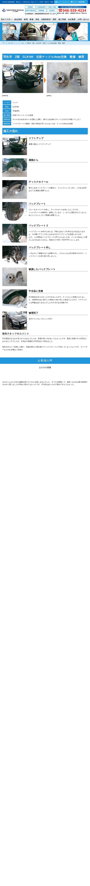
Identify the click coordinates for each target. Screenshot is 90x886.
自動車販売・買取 (48, 19)
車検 (37, 19)
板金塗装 (18, 19)
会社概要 (72, 19)
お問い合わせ (83, 19)
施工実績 (62, 19)
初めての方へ (6, 19)
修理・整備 (28, 19)
